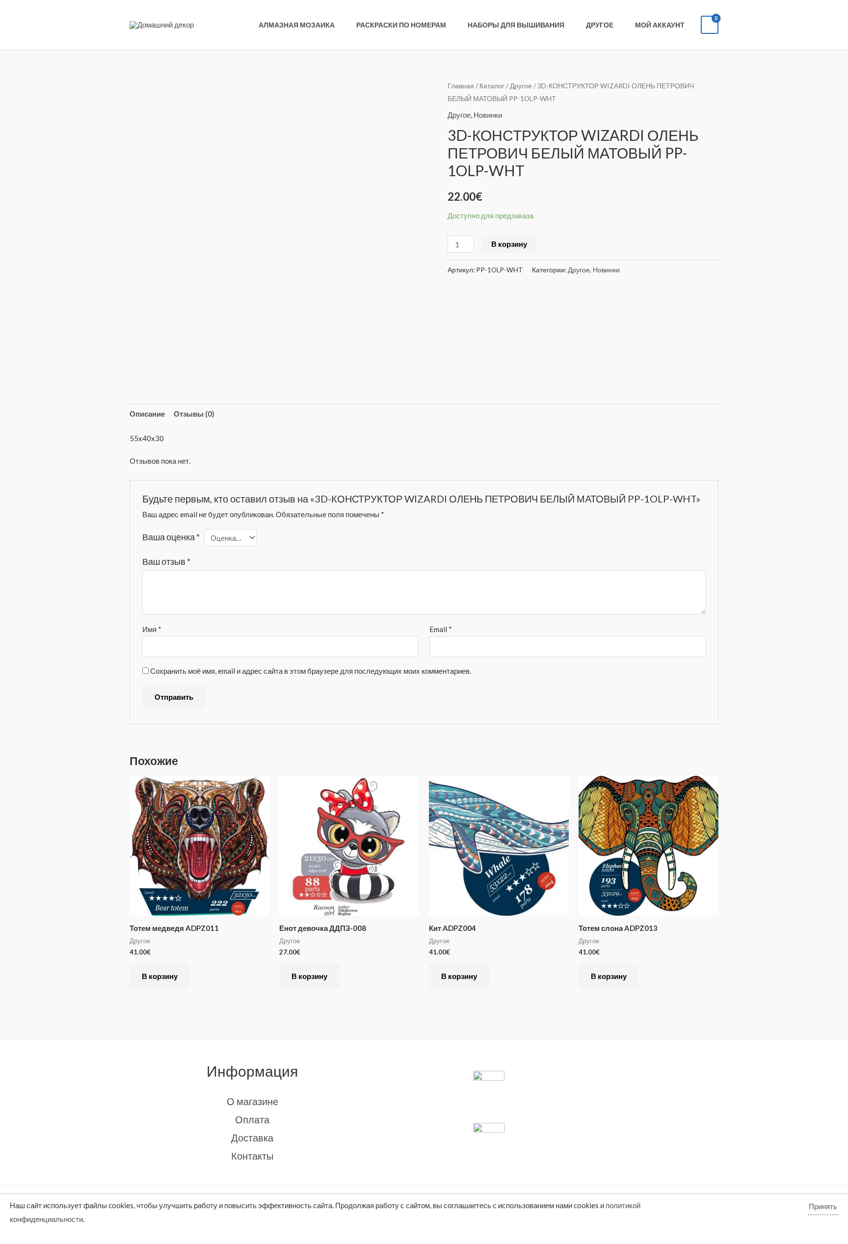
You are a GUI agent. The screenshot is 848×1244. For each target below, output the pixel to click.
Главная (461, 85)
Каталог (491, 85)
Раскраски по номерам (401, 25)
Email (440, 629)
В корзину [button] (160, 976)
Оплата (252, 1119)
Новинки (488, 114)
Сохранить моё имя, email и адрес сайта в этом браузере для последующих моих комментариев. (310, 670)
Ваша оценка (171, 536)
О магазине (252, 1101)
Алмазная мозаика (297, 25)
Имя (151, 629)
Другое (599, 25)
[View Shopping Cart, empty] (709, 25)
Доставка (252, 1137)
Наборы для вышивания (516, 25)
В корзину (509, 243)
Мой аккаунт (660, 25)
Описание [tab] (147, 413)
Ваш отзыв (166, 561)
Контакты (252, 1156)
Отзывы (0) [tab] (194, 413)
